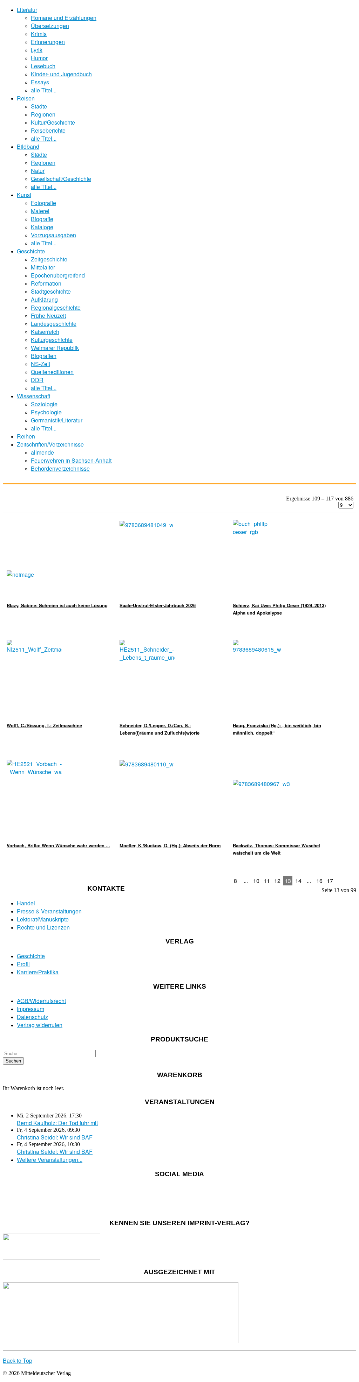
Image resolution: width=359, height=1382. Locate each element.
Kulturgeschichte (52, 340)
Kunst (24, 195)
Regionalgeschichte (56, 307)
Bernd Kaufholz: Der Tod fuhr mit (57, 1123)
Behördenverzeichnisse (60, 468)
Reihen (26, 436)
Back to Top (17, 1360)
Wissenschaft (33, 396)
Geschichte (31, 251)
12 (277, 881)
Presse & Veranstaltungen (49, 911)
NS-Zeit (40, 364)
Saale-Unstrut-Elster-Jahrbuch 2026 (158, 605)
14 (298, 881)
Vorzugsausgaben (53, 235)
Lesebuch (43, 66)
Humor (39, 58)
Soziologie (44, 404)
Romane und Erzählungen (63, 18)
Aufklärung (44, 299)
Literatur (27, 10)
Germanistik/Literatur (56, 420)
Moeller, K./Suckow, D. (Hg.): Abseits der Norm (170, 845)
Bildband (28, 146)
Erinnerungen (48, 42)
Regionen (43, 114)
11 (267, 881)
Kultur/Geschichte (53, 122)
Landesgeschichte (53, 324)
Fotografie (43, 203)
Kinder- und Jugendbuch (61, 74)
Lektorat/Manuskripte (43, 919)
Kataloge (42, 227)
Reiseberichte (48, 130)
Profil (23, 964)
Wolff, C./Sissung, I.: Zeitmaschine (44, 725)
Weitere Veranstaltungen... (49, 1160)
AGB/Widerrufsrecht (41, 1001)
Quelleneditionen (52, 372)
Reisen (26, 98)
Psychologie (46, 412)
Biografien (43, 356)
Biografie (42, 219)
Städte (39, 106)
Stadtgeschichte (51, 291)
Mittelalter (43, 267)
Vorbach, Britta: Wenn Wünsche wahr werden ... (58, 845)
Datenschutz (32, 1017)
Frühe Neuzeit (48, 315)
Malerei (40, 211)
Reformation (46, 283)
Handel (26, 903)
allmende (42, 452)
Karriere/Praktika (38, 972)
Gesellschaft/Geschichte (61, 179)
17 (330, 881)
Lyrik (36, 50)
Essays (40, 82)
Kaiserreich (45, 332)
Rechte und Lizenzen (43, 927)
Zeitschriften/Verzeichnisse (50, 444)
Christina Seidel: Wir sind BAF (55, 1137)
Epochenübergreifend (58, 275)
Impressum (30, 1009)
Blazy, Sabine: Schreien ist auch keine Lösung (57, 605)
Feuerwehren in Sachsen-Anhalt (71, 460)
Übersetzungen (50, 26)
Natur (38, 171)
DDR (37, 380)
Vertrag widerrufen (39, 1025)
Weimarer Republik (55, 348)
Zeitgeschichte (49, 259)
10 (256, 881)
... (246, 881)
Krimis (39, 34)
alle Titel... (43, 90)
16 (319, 881)
